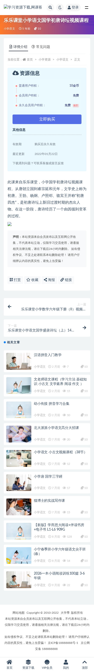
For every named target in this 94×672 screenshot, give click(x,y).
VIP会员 (47, 667)
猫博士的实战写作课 (49, 500)
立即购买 (47, 119)
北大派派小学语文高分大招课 (56, 428)
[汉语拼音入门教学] (18, 361)
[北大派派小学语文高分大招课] (18, 434)
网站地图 (19, 612)
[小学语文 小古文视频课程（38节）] (18, 458)
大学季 (65, 612)
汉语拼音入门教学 (47, 355)
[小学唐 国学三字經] (18, 482)
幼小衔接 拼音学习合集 (51, 404)
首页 (30, 59)
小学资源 (45, 59)
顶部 (85, 667)
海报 (51, 280)
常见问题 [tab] (43, 47)
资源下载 (28, 667)
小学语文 (9, 28)
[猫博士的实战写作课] (18, 506)
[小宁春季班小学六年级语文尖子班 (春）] (18, 555)
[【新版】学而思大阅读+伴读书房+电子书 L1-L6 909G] (18, 531)
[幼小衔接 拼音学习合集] (18, 410)
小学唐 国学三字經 (48, 476)
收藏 (34, 280)
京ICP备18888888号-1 (63, 642)
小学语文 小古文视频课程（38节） (60, 452)
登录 (75, 7)
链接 (68, 280)
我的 (66, 667)
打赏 (17, 280)
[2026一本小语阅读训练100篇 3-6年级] (18, 579)
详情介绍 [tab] (20, 47)
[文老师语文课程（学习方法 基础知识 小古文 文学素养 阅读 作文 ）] (18, 385)
